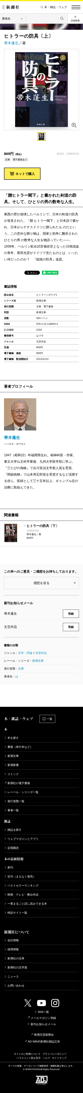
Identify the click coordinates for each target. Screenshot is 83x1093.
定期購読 (13, 847)
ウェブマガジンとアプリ (22, 838)
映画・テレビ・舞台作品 (22, 894)
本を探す (13, 737)
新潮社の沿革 (15, 958)
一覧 (49, 718)
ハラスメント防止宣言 (29, 1058)
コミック (13, 774)
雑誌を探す (14, 829)
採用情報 (13, 949)
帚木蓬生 (11, 43)
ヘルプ (46, 1058)
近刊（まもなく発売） (21, 876)
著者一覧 (13, 810)
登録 (71, 613)
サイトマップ (59, 1058)
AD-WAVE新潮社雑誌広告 (44, 1041)
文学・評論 (25, 652)
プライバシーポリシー (55, 1054)
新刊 (10, 867)
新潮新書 (13, 765)
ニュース (13, 976)
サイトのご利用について (27, 1054)
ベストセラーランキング (22, 885)
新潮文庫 (38, 660)
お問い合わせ (15, 985)
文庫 (21, 668)
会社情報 (13, 940)
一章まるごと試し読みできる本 (27, 903)
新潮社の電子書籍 (18, 783)
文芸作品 (41, 652)
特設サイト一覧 (17, 912)
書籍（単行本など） (20, 746)
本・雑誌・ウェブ (55, 7)
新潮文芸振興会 (44, 1034)
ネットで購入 (25, 173)
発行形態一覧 (15, 801)
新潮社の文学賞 (17, 967)
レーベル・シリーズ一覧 (22, 792)
